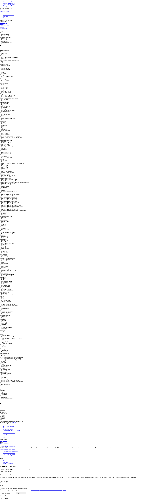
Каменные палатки (6, 161)
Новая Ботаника (5, 248)
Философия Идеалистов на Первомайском (12, 357)
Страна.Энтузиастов (6, 327)
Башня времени (5, 102)
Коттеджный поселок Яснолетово (9, 209)
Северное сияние (5, 300)
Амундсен (3, 73)
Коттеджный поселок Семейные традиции (12, 206)
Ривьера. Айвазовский (7, 294)
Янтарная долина (5, 384)
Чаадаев (3, 368)
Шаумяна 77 (4, 372)
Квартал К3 (4, 170)
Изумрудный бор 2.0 (6, 157)
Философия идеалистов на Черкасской (11, 360)
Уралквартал (4, 350)
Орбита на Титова (5, 256)
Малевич (3, 225)
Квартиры (5, 16)
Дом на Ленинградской (7, 147)
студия (3, 392)
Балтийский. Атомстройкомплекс (9, 98)
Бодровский (4, 107)
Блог (4, 437)
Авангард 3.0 (4, 64)
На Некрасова (4, 236)
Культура (3, 213)
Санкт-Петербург (4, 25)
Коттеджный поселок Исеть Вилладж (10, 194)
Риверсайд (4, 293)
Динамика (3, 141)
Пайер (2, 262)
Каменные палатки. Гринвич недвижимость (12, 163)
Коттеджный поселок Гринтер (8, 193)
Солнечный (4, 320)
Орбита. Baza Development (8, 258)
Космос (3, 190)
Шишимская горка (6, 373)
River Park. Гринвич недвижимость (10, 60)
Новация (3, 247)
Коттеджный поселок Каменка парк (10, 195)
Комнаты (2, 390)
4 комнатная (4, 397)
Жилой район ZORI (6, 152)
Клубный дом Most (6, 178)
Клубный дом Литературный (8, 180)
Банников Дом (5, 100)
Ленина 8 (3, 217)
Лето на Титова (5, 221)
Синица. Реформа (5, 313)
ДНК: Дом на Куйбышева (7, 142)
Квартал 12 (4, 164)
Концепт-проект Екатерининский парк (11, 189)
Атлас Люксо (4, 85)
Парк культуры (5, 263)
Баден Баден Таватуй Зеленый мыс (10, 94)
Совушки (3, 319)
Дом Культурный (5, 144)
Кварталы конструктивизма (8, 175)
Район (1, 31)
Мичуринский (5, 231)
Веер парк (3, 113)
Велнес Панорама (5, 114)
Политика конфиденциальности (8, 446)
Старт (2, 326)
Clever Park (4, 53)
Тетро (2, 339)
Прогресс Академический (7, 274)
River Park (3, 58)
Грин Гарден (4, 133)
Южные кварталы (5, 379)
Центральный (4, 366)
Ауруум (3, 90)
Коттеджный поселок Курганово (9, 198)
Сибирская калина (6, 307)
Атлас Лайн (4, 84)
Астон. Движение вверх (7, 76)
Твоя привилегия (5, 332)
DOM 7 (3, 54)
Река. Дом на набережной (7, 290)
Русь (2, 296)
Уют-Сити (3, 355)
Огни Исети (4, 254)
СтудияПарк (4, 328)
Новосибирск (3, 28)
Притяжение (4, 273)
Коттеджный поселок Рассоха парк (10, 202)
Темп (2, 334)
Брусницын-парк (5, 111)
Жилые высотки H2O (6, 153)
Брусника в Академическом (8, 110)
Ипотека (5, 434)
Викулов (3, 117)
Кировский (4, 38)
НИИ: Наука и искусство (7, 243)
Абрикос (3, 62)
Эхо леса (3, 377)
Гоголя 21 (3, 123)
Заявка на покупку (4, 443)
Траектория (4, 346)
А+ (2, 61)
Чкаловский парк (5, 369)
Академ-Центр (5, 68)
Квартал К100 (4, 168)
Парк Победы (4, 265)
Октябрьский (4, 41)
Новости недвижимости (9, 3)
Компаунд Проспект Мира (8, 183)
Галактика (3, 121)
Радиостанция (4, 278)
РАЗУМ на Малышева (6, 282)
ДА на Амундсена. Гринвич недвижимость (12, 137)
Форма (3, 361)
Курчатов (3, 214)
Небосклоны (4, 240)
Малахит (3, 224)
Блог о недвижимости (8, 15)
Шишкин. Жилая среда (7, 374)
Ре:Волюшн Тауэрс (6, 289)
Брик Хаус (4, 109)
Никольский (4, 244)
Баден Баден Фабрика (6, 96)
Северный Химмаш (6, 303)
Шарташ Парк (4, 370)
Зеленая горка (4, 155)
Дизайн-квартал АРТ (6, 140)
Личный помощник (5, 9)
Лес (2, 218)
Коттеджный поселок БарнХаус (9, 191)
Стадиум (3, 324)
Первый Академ (5, 271)
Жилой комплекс (4, 50)
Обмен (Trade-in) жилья (9, 4)
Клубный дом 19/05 (6, 176)
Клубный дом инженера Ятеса (9, 179)
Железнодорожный (6, 37)
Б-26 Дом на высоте (6, 91)
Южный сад (4, 383)
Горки (2, 126)
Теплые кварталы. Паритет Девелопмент (11, 338)
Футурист (3, 364)
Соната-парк (4, 322)
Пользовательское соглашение (7, 449)
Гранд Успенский (5, 130)
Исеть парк (4, 160)
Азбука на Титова (5, 65)
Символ (3, 309)
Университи (4, 349)
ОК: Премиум (4, 255)
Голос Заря (4, 125)
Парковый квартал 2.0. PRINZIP (9, 270)
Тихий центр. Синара (6, 341)
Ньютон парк (4, 252)
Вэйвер (3, 119)
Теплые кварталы (5, 335)
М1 (2, 223)
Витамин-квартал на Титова (8, 118)
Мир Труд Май (5, 229)
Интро (3, 159)
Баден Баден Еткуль (6, 92)
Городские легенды (6, 128)
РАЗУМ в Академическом (7, 279)
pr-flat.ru (14, 422)
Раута (2, 288)
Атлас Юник (4, 88)
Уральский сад (5, 353)
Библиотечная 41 (5, 106)
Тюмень (2, 27)
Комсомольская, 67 (6, 185)
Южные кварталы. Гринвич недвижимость (12, 381)
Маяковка (3, 227)
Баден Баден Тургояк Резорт (8, 95)
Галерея (3, 122)
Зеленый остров (5, 156)
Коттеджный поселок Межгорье (9, 201)
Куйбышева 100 (5, 212)
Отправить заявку (20, 493)
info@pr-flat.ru (3, 441)
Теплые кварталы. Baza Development (10, 337)
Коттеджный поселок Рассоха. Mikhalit (11, 203)
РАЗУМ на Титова (6, 285)
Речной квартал (5, 292)
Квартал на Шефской (6, 171)
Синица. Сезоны (5, 315)
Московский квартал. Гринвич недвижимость (12, 233)
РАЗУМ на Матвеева (6, 284)
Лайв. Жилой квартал (6, 216)
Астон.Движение (5, 79)
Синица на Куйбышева (7, 311)
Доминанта (4, 149)
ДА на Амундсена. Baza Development (10, 136)
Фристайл (3, 362)
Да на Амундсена (5, 134)
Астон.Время (4, 77)
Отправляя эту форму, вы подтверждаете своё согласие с (34, 490)
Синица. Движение (6, 312)
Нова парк (4, 246)
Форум (1, 442)
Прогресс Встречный (6, 275)
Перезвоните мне (4, 11)
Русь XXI (3, 297)
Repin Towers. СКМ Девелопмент (9, 57)
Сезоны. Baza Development (8, 304)
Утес (2, 354)
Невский (3, 241)
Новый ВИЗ (4, 251)
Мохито (3, 235)
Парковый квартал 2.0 (6, 269)
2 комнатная (4, 394)
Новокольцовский (5, 250)
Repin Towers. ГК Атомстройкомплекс (10, 56)
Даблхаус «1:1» (5, 138)
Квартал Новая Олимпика (7, 172)
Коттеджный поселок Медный (9, 199)
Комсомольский (5, 186)
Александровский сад (6, 71)
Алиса (2, 72)
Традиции (3, 345)
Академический (5, 34)
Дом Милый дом (5, 145)
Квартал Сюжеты (5, 174)
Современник (4, 317)
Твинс (2, 331)
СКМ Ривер (4, 316)
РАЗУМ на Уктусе (5, 286)
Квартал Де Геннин (6, 166)
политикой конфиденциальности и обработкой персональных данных (48, 490)
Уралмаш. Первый (6, 351)
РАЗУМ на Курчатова (6, 281)
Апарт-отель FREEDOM (7, 75)
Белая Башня (4, 103)
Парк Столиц (4, 266)
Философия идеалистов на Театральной (11, 358)
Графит (3, 132)
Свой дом (3, 299)
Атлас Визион (4, 83)
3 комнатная (4, 396)
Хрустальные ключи (6, 365)
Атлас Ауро (4, 81)
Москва (2, 24)
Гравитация (4, 129)
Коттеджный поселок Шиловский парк (11, 208)
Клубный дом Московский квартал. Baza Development (15, 182)
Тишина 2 (3, 342)
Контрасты (4, 187)
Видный (3, 115)
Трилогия (3, 347)
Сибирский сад (5, 308)
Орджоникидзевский (6, 42)
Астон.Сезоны (5, 80)
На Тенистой (4, 237)
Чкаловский (4, 44)
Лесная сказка (4, 220)
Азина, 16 (3, 67)
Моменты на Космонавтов (8, 232)
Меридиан (4, 228)
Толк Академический (6, 343)
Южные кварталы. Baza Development (10, 380)
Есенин (3, 151)
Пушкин (3, 277)
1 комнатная (4, 393)
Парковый (3, 267)
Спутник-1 (4, 323)
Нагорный (4, 239)
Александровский (5, 69)
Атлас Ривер (4, 87)
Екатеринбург (3, 23)
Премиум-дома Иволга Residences (11, 5)
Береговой (4, 104)
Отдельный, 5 (4, 261)
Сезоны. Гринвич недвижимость (9, 305)
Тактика (3, 330)
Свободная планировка (7, 398)
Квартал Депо (4, 167)
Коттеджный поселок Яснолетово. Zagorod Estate (13, 210)
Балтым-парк (4, 99)
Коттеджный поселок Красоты (9, 197)
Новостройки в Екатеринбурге (10, 1)
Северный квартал (6, 301)
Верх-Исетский (5, 35)
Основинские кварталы (7, 259)
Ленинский (4, 40)
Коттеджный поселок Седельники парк (11, 205)
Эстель (3, 376)
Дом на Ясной (4, 148)
